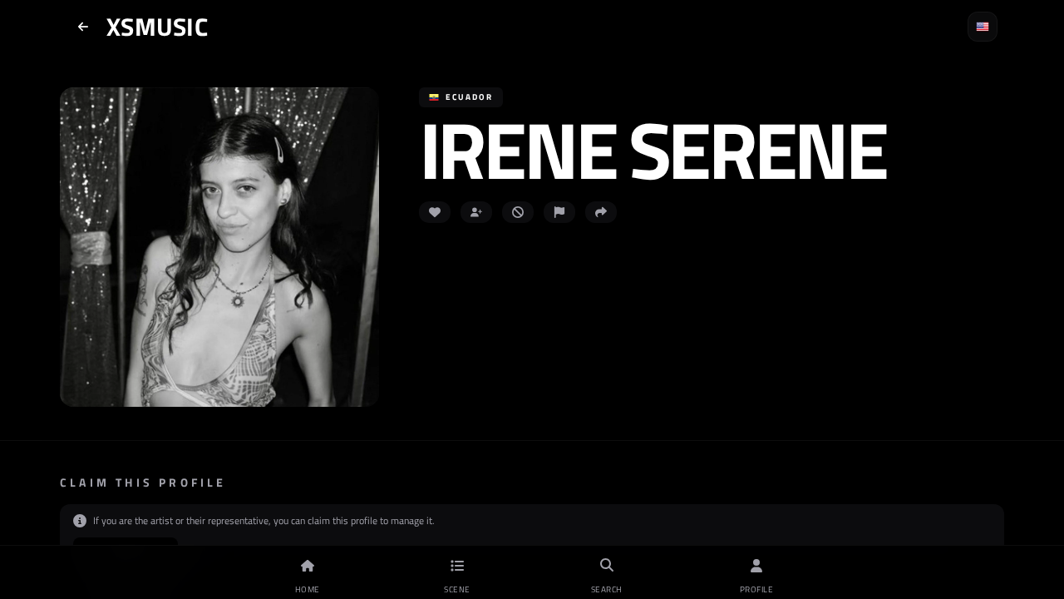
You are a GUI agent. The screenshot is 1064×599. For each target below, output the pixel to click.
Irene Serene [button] (652, 149)
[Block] (518, 212)
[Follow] (476, 212)
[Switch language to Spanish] (983, 27)
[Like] (435, 212)
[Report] (559, 212)
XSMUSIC (157, 27)
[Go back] (83, 26)
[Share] (601, 212)
